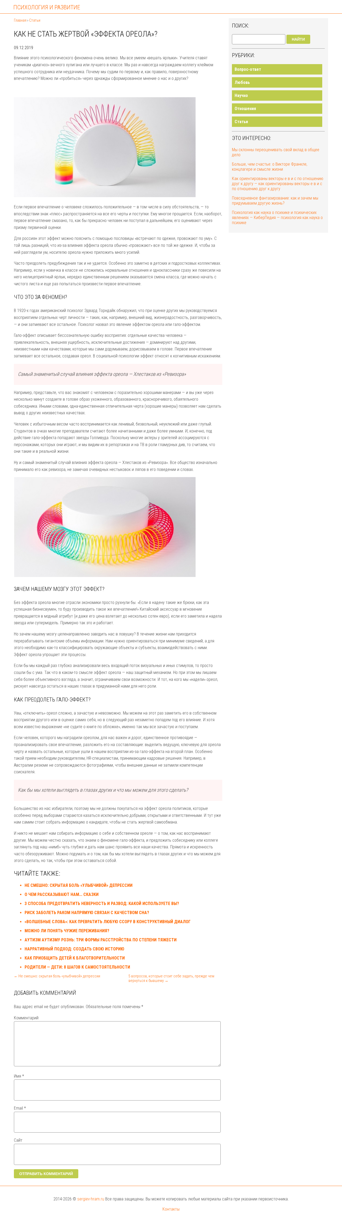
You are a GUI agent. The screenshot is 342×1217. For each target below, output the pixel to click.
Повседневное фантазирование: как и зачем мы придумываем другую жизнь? (275, 201)
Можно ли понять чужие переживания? (67, 930)
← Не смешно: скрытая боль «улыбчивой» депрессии (57, 976)
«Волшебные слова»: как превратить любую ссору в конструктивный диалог (108, 921)
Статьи (241, 121)
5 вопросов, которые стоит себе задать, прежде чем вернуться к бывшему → (171, 978)
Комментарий (26, 1017)
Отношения (245, 108)
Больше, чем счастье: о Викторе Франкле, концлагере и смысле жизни (269, 167)
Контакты (171, 1209)
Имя (19, 1076)
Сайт (18, 1140)
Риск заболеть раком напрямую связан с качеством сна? (87, 912)
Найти (298, 39)
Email (20, 1108)
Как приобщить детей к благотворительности (75, 958)
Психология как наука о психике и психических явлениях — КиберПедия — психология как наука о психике (277, 217)
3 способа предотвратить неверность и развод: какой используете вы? (102, 903)
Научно (241, 95)
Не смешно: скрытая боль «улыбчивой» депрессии (79, 885)
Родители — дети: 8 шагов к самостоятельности (77, 967)
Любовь (242, 82)
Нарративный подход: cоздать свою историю (74, 948)
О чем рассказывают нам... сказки (62, 894)
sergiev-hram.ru (90, 1199)
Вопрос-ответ (248, 69)
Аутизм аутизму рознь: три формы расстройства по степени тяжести (101, 939)
